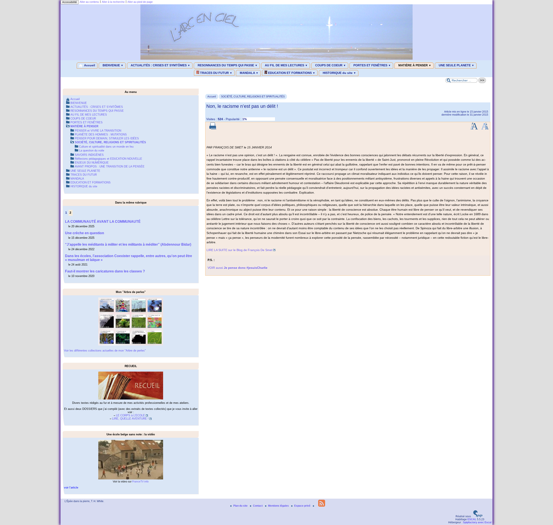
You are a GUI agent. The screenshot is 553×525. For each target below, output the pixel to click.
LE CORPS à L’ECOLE (130, 415)
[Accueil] (276, 58)
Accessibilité (69, 2)
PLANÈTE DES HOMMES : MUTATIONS (101, 134)
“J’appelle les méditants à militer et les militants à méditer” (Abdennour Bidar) (128, 244)
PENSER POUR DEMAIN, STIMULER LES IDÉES (107, 138)
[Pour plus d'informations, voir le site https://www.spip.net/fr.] (478, 516)
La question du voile (91, 150)
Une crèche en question (84, 233)
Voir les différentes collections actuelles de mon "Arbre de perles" (105, 350)
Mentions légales (278, 505)
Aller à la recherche (113, 1)
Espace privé (302, 505)
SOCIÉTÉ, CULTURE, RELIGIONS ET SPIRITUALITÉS (253, 96)
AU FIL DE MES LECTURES (286, 65)
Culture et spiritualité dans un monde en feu (106, 146)
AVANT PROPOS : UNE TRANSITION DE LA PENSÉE (110, 166)
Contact (258, 505)
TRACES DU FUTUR (215, 73)
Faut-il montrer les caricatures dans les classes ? (105, 271)
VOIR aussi (237, 267)
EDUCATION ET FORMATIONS (291, 73)
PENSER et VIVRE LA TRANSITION (98, 130)
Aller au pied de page (140, 1)
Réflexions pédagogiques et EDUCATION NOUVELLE (108, 158)
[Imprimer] (212, 128)
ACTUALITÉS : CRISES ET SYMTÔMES (160, 65)
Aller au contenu (89, 1)
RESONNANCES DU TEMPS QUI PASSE (227, 65)
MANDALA (248, 73)
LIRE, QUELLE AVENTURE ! (130, 418)
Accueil (89, 65)
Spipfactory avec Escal (477, 522)
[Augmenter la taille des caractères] (474, 128)
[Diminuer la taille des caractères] (484, 128)
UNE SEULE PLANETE (456, 65)
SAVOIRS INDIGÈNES (89, 154)
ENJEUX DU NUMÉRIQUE (92, 162)
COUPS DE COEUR (330, 65)
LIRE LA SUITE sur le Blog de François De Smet (239, 250)
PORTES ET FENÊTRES (372, 65)
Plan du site (240, 505)
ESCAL (471, 519)
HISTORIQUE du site (339, 73)
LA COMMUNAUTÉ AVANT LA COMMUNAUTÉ (103, 221)
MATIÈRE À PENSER (414, 65)
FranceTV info (140, 481)
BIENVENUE (112, 65)
